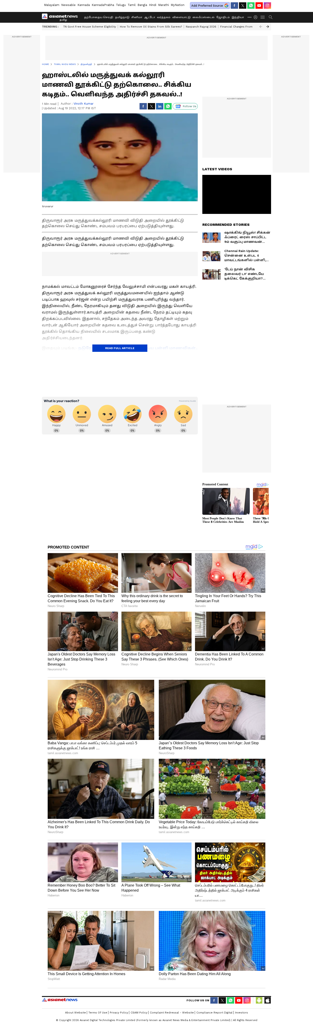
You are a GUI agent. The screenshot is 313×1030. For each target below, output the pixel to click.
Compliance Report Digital (214, 1012)
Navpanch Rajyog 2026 (201, 26)
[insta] (267, 5)
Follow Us (189, 106)
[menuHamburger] (263, 17)
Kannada (83, 5)
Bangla (142, 5)
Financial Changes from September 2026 (248, 26)
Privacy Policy (119, 1012)
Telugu (121, 5)
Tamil (132, 5)
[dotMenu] (250, 17)
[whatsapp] (251, 5)
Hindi (152, 5)
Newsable (68, 5)
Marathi (163, 5)
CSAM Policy (139, 1012)
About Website (75, 1012)
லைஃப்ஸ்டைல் (203, 17)
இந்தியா (238, 17)
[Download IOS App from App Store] (267, 1000)
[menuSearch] (270, 17)
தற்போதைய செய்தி (98, 17)
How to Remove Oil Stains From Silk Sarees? (151, 26)
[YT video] (259, 5)
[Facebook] (234, 5)
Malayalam (51, 5)
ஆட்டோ (149, 17)
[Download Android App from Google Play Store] (259, 1000)
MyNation (177, 5)
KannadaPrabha (103, 5)
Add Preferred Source (207, 5)
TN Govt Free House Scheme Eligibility (89, 26)
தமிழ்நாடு (122, 17)
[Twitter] (242, 5)
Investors (241, 1012)
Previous (260, 26)
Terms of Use (97, 1012)
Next (267, 26)
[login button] (257, 17)
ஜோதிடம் (223, 17)
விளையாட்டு (181, 17)
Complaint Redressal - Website (172, 1012)
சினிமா (136, 17)
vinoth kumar (83, 103)
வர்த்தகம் (163, 17)
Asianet (59, 999)
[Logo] (61, 17)
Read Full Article (120, 348)
